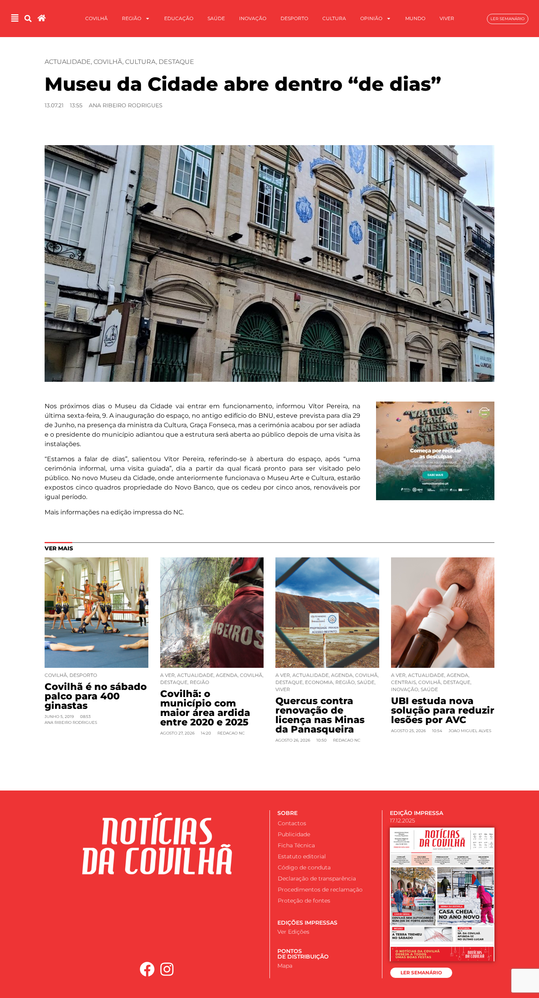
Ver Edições (293, 931)
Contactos (292, 823)
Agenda (227, 675)
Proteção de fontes (304, 900)
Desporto (294, 18)
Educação (178, 18)
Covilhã (96, 18)
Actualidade (68, 61)
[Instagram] (167, 969)
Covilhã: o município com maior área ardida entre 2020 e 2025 (205, 708)
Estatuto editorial (302, 856)
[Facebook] (147, 969)
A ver (167, 675)
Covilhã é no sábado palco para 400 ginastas (96, 696)
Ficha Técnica (296, 845)
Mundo (415, 18)
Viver (447, 18)
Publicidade (294, 834)
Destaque (176, 61)
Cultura (334, 18)
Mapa (284, 965)
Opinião (371, 18)
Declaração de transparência (317, 878)
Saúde (216, 18)
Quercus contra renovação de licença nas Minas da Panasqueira (320, 715)
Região (131, 18)
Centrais (403, 682)
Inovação (252, 18)
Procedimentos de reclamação (320, 889)
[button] (27, 18)
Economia (319, 682)
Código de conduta (304, 867)
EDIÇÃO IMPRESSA (416, 813)
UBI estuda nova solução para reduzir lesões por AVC (442, 710)
